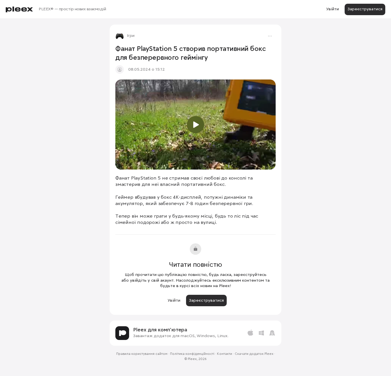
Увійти (332, 9)
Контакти (224, 354)
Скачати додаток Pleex (254, 354)
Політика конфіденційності (192, 354)
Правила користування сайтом (141, 354)
